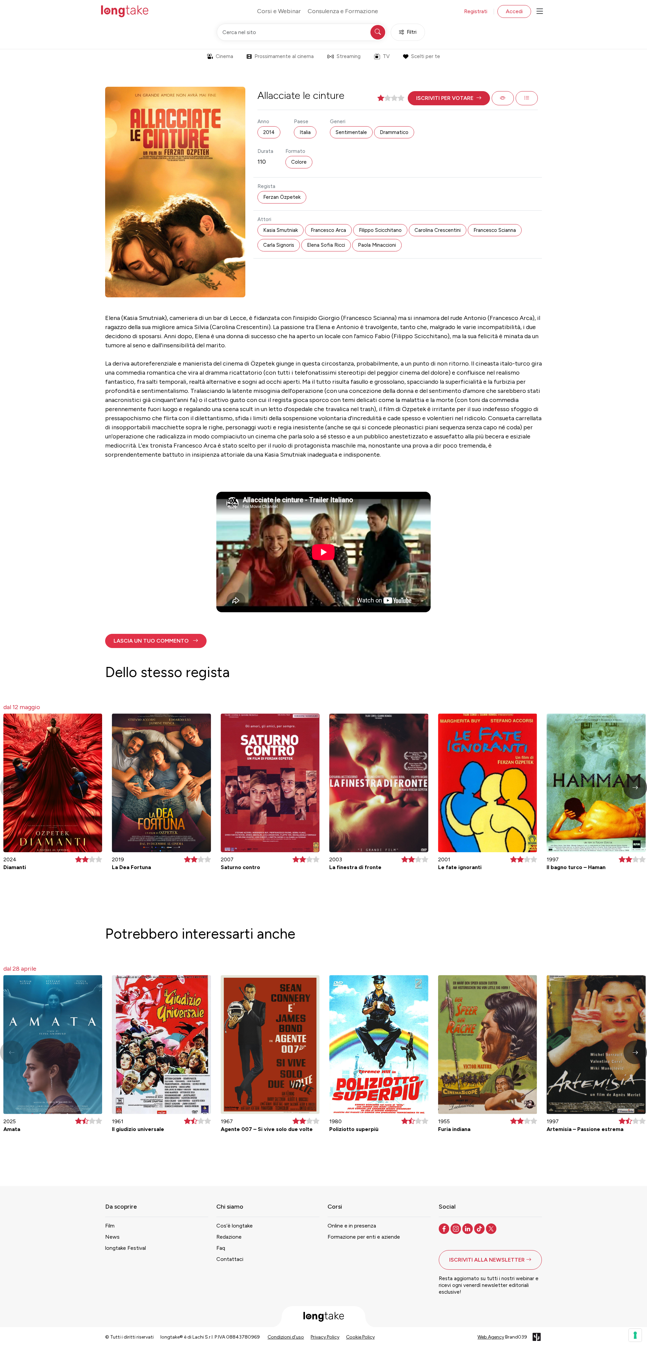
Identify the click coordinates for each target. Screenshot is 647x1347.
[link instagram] (456, 1228)
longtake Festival (125, 1248)
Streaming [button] (349, 56)
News (112, 1237)
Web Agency (490, 1337)
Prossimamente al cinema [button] (284, 56)
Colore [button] (299, 162)
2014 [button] (269, 132)
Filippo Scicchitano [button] (380, 230)
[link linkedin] (468, 1228)
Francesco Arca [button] (328, 230)
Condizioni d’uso (286, 1337)
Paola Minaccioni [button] (377, 245)
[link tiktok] (480, 1228)
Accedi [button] (514, 11)
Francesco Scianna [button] (494, 230)
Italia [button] (305, 132)
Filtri (412, 32)
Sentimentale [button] (351, 132)
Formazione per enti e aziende (364, 1237)
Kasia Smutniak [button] (280, 230)
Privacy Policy (325, 1337)
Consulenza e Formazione (343, 11)
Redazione (229, 1237)
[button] (449, 98)
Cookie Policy (360, 1337)
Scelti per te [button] (425, 56)
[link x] (492, 1228)
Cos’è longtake (234, 1225)
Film (110, 1225)
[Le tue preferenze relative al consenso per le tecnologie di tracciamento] (635, 1335)
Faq (220, 1248)
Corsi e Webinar (279, 11)
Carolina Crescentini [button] (437, 230)
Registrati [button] (475, 11)
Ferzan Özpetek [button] (282, 197)
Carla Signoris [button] (278, 245)
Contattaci (229, 1259)
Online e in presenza (352, 1225)
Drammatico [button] (394, 132)
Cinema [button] (224, 56)
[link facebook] (445, 1228)
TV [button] (386, 56)
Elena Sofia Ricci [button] (326, 245)
